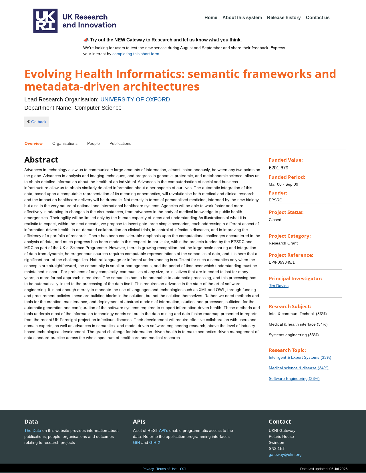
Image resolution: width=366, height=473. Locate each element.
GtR (136, 442)
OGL (183, 469)
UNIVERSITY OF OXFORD (135, 99)
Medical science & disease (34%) (299, 368)
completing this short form (135, 53)
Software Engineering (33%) (294, 378)
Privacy (148, 469)
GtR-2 (154, 442)
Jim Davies (279, 285)
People (93, 143)
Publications (120, 143)
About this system (242, 17)
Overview (34, 143)
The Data (32, 430)
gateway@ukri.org (285, 454)
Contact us (318, 17)
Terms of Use (166, 469)
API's (163, 430)
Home (210, 17)
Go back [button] (38, 121)
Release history (284, 17)
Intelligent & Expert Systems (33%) (300, 357)
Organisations (64, 143)
